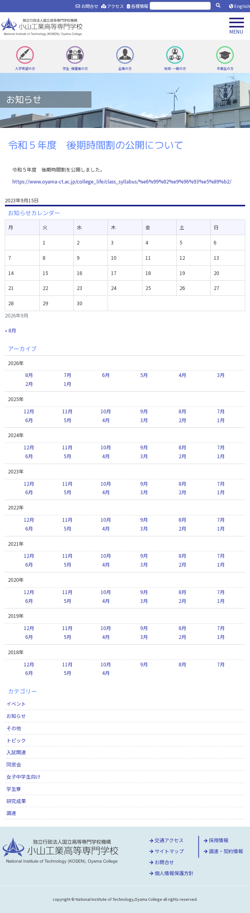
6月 (106, 375)
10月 (106, 411)
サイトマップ (168, 851)
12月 (29, 411)
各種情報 (139, 6)
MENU (236, 31)
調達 (11, 813)
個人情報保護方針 (173, 873)
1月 (67, 383)
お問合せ (89, 6)
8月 (29, 375)
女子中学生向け (23, 776)
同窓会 (13, 764)
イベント (16, 703)
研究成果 (16, 801)
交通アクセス (168, 840)
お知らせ (16, 715)
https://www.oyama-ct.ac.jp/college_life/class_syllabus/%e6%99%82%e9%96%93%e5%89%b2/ (121, 181)
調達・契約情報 (225, 851)
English (241, 6)
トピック (16, 740)
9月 (144, 411)
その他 (13, 728)
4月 (182, 375)
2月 (29, 383)
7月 (67, 375)
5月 (144, 375)
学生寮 (13, 788)
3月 (221, 375)
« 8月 (10, 330)
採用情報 (218, 840)
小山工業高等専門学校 (42, 26)
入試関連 (16, 752)
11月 (67, 411)
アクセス (115, 6)
